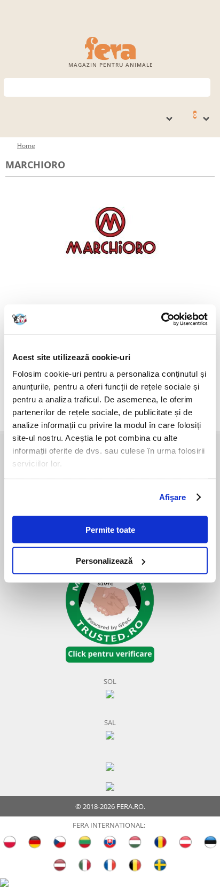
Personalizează (104, 560)
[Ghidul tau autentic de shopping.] (110, 766)
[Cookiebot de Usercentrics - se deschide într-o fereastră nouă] (161, 319)
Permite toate (110, 529)
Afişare (172, 497)
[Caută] (202, 86)
